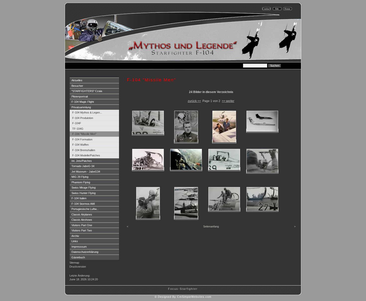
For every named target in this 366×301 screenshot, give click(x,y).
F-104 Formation (82, 139)
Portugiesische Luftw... (85, 208)
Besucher (77, 85)
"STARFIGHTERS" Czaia (86, 91)
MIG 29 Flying (79, 176)
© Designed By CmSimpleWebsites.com (183, 296)
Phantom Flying (80, 182)
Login (73, 271)
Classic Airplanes (81, 214)
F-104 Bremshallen (83, 150)
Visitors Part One (81, 225)
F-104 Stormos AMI (83, 203)
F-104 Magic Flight (82, 101)
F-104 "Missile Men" (84, 133)
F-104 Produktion (82, 117)
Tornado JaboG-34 (82, 166)
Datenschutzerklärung (84, 251)
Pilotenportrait (79, 96)
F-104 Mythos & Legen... (87, 112)
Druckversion (77, 266)
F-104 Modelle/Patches (86, 155)
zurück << (194, 101)
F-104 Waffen (80, 144)
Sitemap (74, 262)
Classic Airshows (81, 219)
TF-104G (77, 128)
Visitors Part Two (81, 230)
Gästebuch (78, 257)
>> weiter (228, 101)
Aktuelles (76, 80)
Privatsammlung (81, 107)
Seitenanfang (211, 226)
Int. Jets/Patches (81, 160)
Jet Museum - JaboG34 (85, 171)
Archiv (75, 235)
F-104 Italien (78, 198)
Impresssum (79, 246)
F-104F (76, 123)
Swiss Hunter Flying (83, 193)
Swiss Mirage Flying (83, 187)
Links (74, 241)
